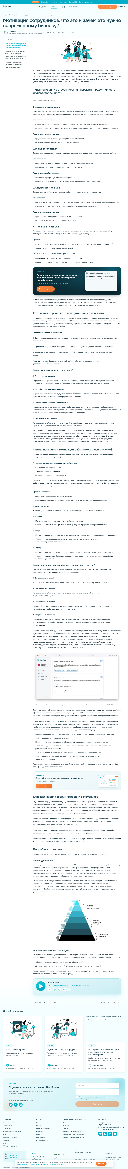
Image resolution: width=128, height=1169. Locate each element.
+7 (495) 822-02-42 (105, 1125)
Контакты (102, 1119)
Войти (120, 7)
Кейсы (38, 1126)
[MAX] (59, 989)
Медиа (53, 7)
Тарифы (63, 7)
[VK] (54, 989)
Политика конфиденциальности (73, 1137)
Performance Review (10, 1137)
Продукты (42, 7)
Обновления (40, 1137)
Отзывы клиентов (42, 1140)
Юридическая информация (74, 1119)
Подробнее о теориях (12, 68)
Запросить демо (44, 289)
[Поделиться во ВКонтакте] (50, 1002)
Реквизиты (66, 1126)
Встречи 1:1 (6, 1140)
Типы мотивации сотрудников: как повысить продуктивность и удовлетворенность (16, 45)
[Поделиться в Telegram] (45, 1002)
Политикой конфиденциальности (53, 1165)
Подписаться (97, 1104)
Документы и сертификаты (72, 1131)
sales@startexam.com (105, 1123)
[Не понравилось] (114, 1002)
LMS (4, 1143)
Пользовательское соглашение (73, 1134)
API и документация (10, 1146)
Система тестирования (11, 1123)
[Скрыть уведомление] (125, 2)
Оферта (65, 1129)
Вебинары (39, 1131)
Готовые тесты (41, 781)
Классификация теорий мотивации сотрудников (13, 63)
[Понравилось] (119, 1002)
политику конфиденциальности (95, 1097)
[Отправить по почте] (55, 1002)
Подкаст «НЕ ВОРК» (43, 1129)
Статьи (11, 15)
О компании (73, 7)
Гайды (38, 1134)
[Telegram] (50, 989)
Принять (101, 1164)
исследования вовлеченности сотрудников (53, 283)
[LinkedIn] (64, 989)
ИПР (4, 1134)
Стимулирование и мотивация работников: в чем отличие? (15, 58)
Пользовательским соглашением (29, 1165)
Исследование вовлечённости (13, 1131)
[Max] (110, 1134)
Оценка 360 (7, 1129)
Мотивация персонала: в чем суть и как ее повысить (15, 52)
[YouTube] (100, 1134)
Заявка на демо (108, 7)
